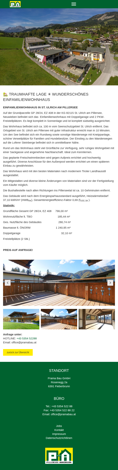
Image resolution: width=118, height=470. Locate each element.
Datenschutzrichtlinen (59, 438)
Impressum (59, 434)
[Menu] (73, 4)
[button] (8, 283)
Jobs (59, 426)
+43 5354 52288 (27, 338)
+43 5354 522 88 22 (62, 410)
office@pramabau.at (63, 414)
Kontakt (59, 430)
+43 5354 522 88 (61, 406)
